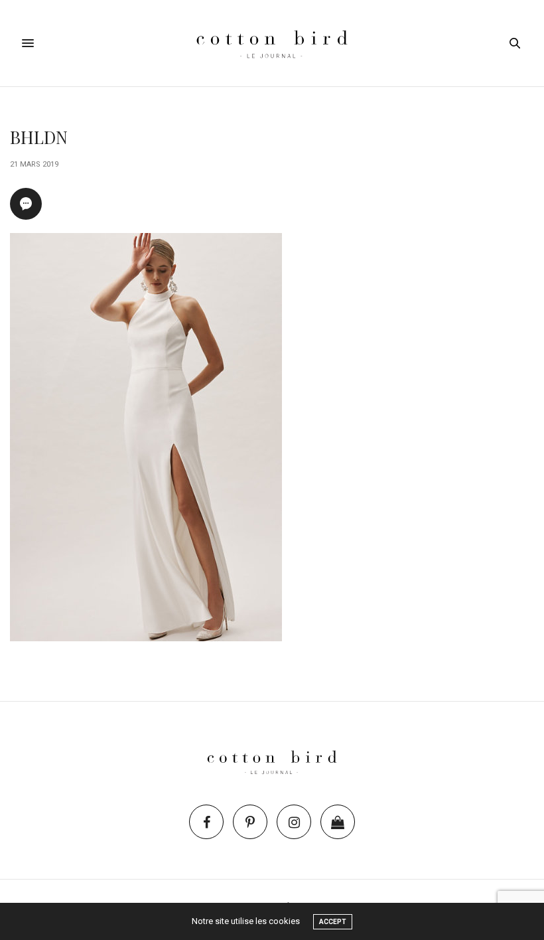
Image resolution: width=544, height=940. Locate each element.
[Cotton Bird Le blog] (271, 43)
